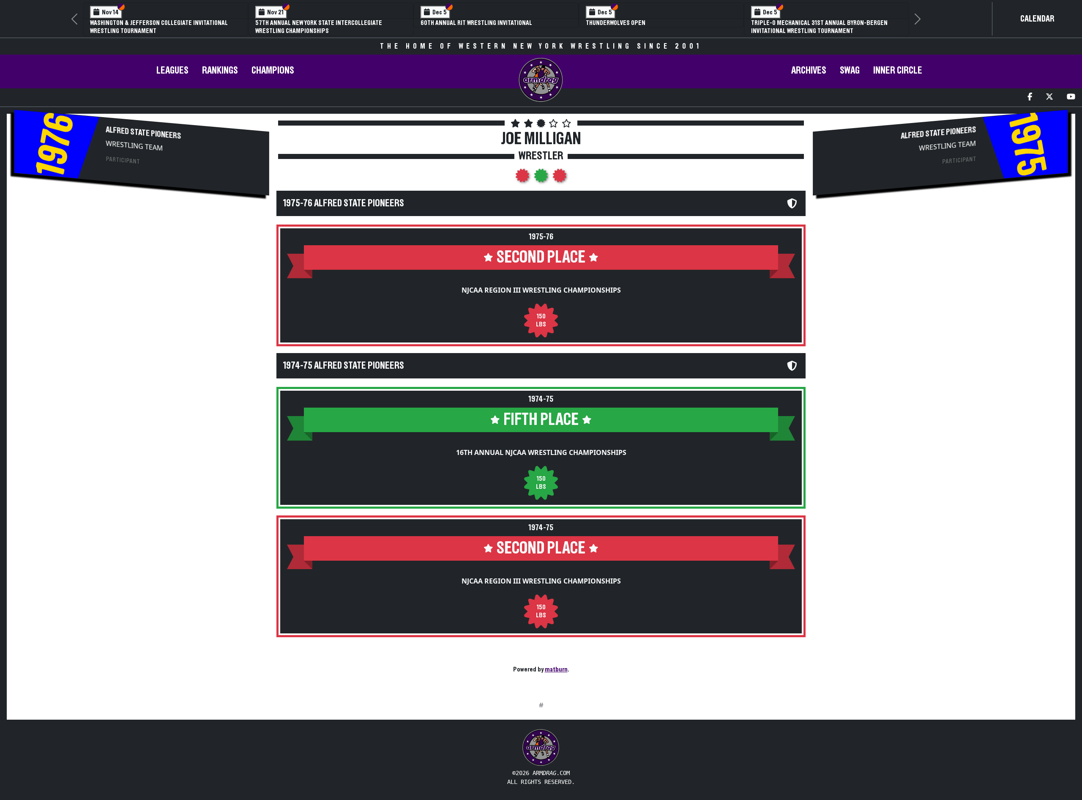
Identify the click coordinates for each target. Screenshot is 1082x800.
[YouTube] (1071, 97)
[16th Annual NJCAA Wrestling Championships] (542, 178)
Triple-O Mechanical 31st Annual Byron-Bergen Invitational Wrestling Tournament (819, 26)
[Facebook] (1030, 97)
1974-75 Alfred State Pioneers (343, 366)
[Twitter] (1049, 97)
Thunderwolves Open (615, 22)
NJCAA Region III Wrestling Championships (541, 290)
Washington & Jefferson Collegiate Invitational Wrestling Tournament (159, 26)
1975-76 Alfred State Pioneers (343, 203)
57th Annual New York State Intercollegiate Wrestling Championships (318, 26)
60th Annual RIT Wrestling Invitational (476, 22)
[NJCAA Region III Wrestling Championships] (523, 178)
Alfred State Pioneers (143, 133)
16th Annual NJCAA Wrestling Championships (541, 452)
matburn (556, 669)
